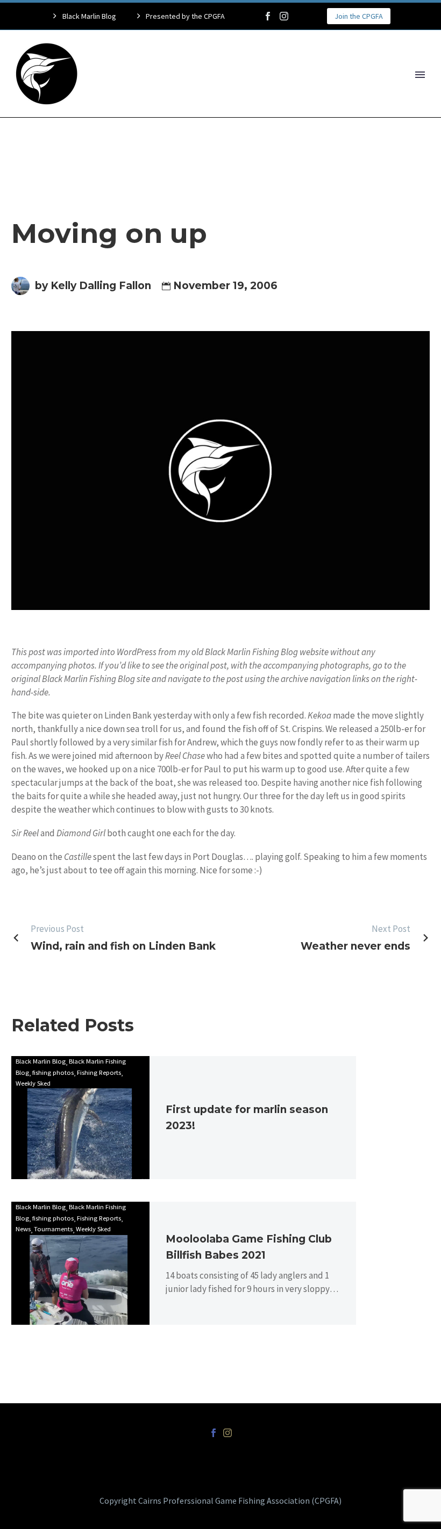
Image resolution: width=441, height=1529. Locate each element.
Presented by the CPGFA (185, 16)
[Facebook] (268, 16)
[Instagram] (284, 16)
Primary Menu (420, 75)
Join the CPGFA (359, 16)
